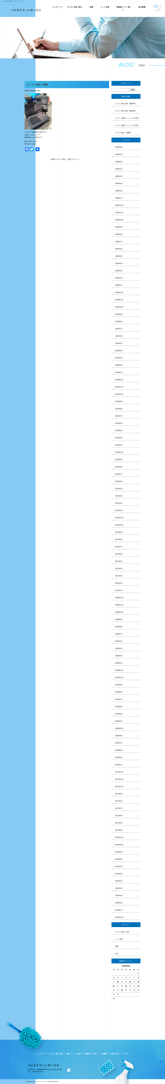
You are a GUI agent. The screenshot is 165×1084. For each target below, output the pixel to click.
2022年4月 (118, 496)
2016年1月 (118, 910)
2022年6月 (118, 481)
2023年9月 (118, 401)
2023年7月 (118, 416)
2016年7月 (118, 866)
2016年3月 (118, 895)
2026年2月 (118, 191)
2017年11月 (119, 779)
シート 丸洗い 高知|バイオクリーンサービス (13, 1)
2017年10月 (119, 786)
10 (118, 982)
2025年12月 (119, 205)
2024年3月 (118, 358)
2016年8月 (118, 859)
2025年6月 (118, 249)
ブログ (125, 1054)
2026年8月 (118, 147)
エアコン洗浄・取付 (75, 6)
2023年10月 (119, 394)
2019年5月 (118, 714)
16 (114, 986)
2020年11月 (119, 605)
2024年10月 (119, 307)
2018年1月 (118, 765)
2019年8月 (118, 692)
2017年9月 (118, 794)
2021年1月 (118, 590)
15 (138, 982)
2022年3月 (118, 503)
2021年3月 (118, 576)
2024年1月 (118, 372)
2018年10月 (119, 728)
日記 (116, 954)
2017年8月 (118, 801)
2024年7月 (118, 329)
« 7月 (113, 998)
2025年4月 (118, 263)
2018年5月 (118, 757)
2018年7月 (118, 743)
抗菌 (91, 6)
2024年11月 (119, 300)
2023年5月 (118, 430)
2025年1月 (118, 285)
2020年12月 (119, 598)
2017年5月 (118, 823)
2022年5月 (118, 489)
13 (130, 982)
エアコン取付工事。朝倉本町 (125, 104)
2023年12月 (119, 380)
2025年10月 (119, 220)
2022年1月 (118, 510)
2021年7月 (118, 547)
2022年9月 (118, 460)
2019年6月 (118, 707)
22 (138, 986)
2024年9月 (118, 314)
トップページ (57, 6)
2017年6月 (118, 816)
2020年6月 (118, 641)
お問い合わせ (157, 6)
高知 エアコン (74, 159)
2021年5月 (118, 561)
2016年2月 (118, 903)
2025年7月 (118, 242)
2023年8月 (118, 409)
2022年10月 (119, 452)
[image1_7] (38, 128)
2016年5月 (118, 881)
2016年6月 (118, 874)
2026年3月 (118, 183)
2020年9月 (118, 619)
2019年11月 (119, 670)
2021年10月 (119, 525)
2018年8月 (118, 736)
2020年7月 (118, 634)
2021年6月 (118, 554)
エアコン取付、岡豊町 (123, 133)
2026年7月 (118, 154)
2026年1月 (118, 198)
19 (126, 986)
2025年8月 (118, 234)
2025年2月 (118, 278)
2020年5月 (118, 648)
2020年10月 (119, 612)
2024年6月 (118, 336)
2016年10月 (119, 845)
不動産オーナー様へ (123, 6)
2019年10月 (119, 677)
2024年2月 (118, 365)
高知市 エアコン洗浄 (57, 159)
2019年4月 (118, 721)
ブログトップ (126, 83)
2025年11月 (119, 212)
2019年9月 (118, 685)
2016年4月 (118, 888)
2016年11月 (119, 837)
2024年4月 (118, 351)
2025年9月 (118, 227)
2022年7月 (118, 474)
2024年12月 (119, 292)
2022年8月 (118, 467)
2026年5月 (118, 169)
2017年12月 (119, 772)
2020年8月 (118, 627)
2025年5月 (118, 256)
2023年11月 (119, 387)
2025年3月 (118, 271)
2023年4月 (118, 438)
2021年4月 (118, 568)
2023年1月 (118, 445)
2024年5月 (118, 343)
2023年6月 (118, 423)
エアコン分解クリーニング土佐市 (127, 118)
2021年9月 (118, 532)
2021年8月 (118, 539)
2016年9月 (118, 852)
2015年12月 (119, 917)
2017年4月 (118, 830)
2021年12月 (119, 518)
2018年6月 (118, 750)
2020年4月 (118, 656)
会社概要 (141, 6)
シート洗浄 (104, 6)
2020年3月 (118, 663)
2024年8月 (118, 321)
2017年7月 (118, 808)
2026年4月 (118, 176)
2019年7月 (118, 699)
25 (122, 990)
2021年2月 (118, 583)
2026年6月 (118, 162)
